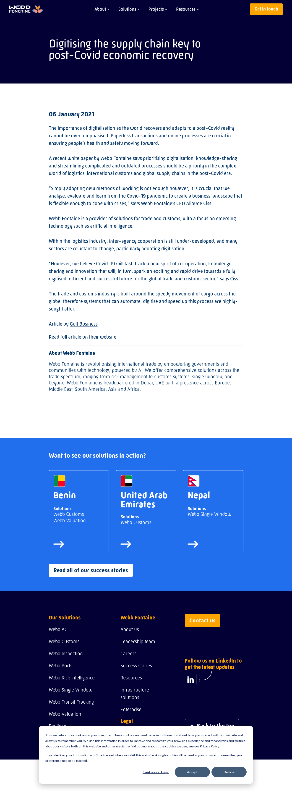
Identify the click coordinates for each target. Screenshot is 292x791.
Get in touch (266, 9)
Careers (128, 653)
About (100, 9)
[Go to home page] (26, 9)
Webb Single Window (70, 690)
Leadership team (137, 641)
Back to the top (215, 725)
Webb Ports (60, 665)
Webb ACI (58, 629)
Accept (192, 772)
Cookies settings (156, 772)
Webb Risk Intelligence (72, 678)
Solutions (127, 9)
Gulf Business (84, 324)
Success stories (136, 665)
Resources (186, 9)
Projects (156, 9)
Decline (229, 772)
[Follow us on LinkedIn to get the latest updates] (190, 679)
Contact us (202, 620)
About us (129, 629)
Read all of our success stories (91, 570)
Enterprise (130, 709)
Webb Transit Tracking (71, 702)
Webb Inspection (66, 653)
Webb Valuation (65, 714)
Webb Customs (64, 641)
